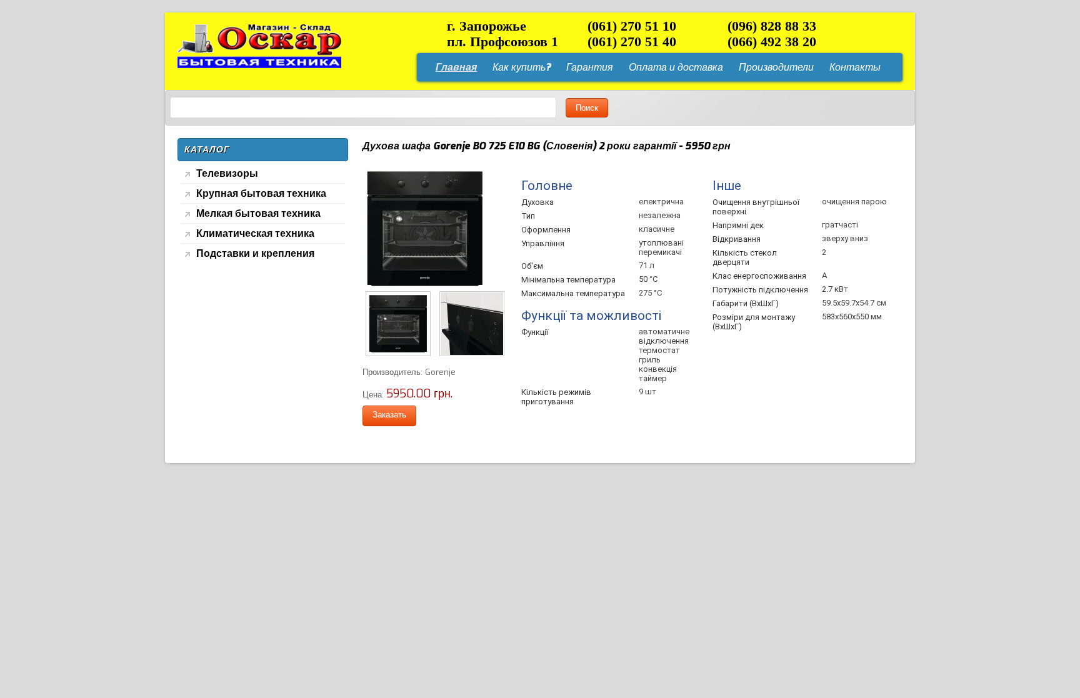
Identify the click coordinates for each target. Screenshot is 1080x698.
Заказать (389, 414)
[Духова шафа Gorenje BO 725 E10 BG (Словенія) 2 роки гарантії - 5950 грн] (425, 288)
